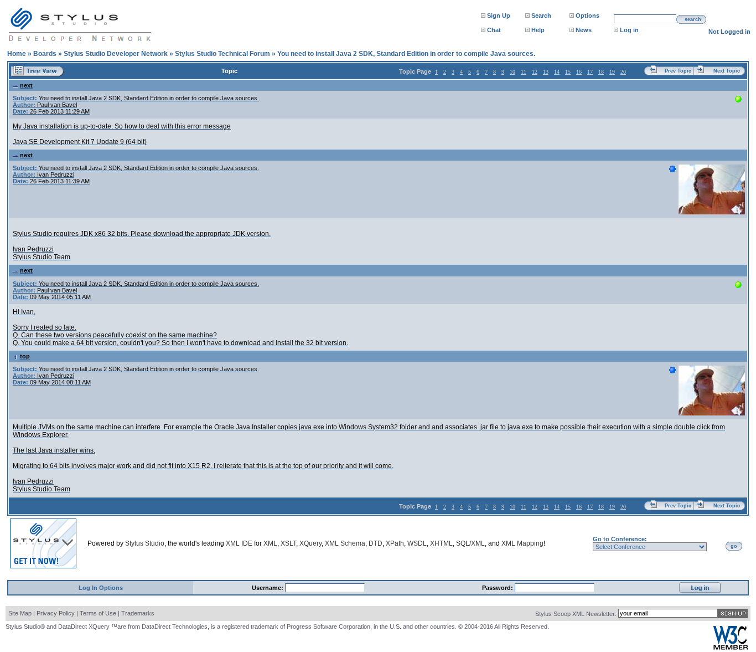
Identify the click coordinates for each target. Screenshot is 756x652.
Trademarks (137, 613)
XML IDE (239, 543)
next (26, 85)
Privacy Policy (56, 613)
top (25, 356)
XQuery (310, 543)
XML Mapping (522, 543)
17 (590, 72)
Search (541, 15)
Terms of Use (98, 613)
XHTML (441, 543)
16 (579, 72)
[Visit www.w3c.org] (730, 647)
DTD (375, 543)
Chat (494, 30)
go (734, 546)
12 (534, 72)
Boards (44, 54)
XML (270, 543)
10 (512, 72)
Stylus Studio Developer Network (116, 54)
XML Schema (345, 543)
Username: (268, 587)
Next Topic (726, 71)
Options (587, 15)
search (693, 19)
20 (623, 72)
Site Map (20, 613)
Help (538, 30)
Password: (498, 587)
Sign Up (498, 15)
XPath (395, 543)
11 (523, 72)
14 (557, 72)
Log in (629, 30)
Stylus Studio (144, 543)
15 (568, 72)
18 (601, 72)
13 (545, 72)
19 (612, 72)
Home (16, 54)
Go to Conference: (620, 539)
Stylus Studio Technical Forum (222, 54)
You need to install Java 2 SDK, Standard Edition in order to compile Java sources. (406, 54)
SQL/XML (470, 543)
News (584, 30)
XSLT (288, 543)
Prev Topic (678, 71)
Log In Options (101, 587)
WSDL (417, 543)
